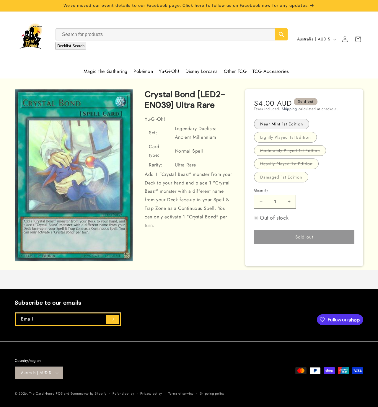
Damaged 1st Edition (284, 178)
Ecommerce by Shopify (89, 393)
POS (59, 393)
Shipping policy (212, 393)
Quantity (261, 190)
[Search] (281, 34)
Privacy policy (151, 393)
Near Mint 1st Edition (284, 124)
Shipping (289, 109)
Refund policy (123, 393)
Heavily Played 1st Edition (289, 164)
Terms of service (181, 393)
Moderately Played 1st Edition (293, 151)
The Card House (42, 393)
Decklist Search (70, 46)
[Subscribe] (112, 319)
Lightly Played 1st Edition (288, 138)
